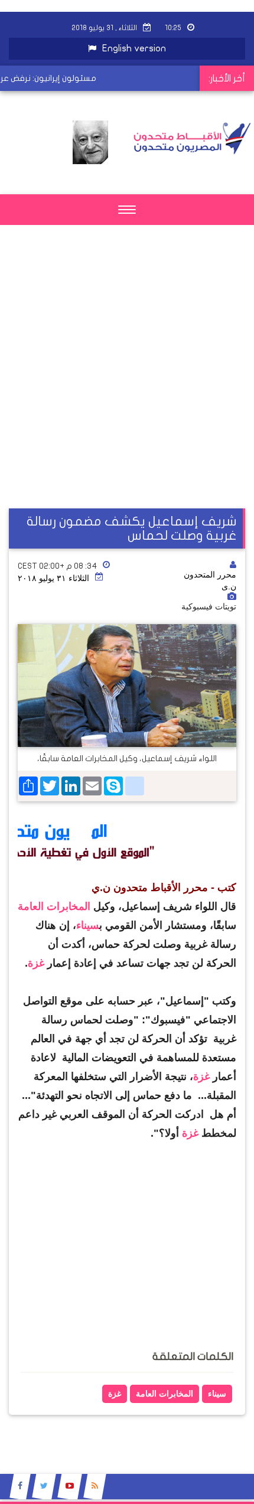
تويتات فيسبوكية (208, 606)
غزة (37, 963)
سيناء (87, 925)
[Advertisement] (127, 381)
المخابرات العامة (55, 906)
